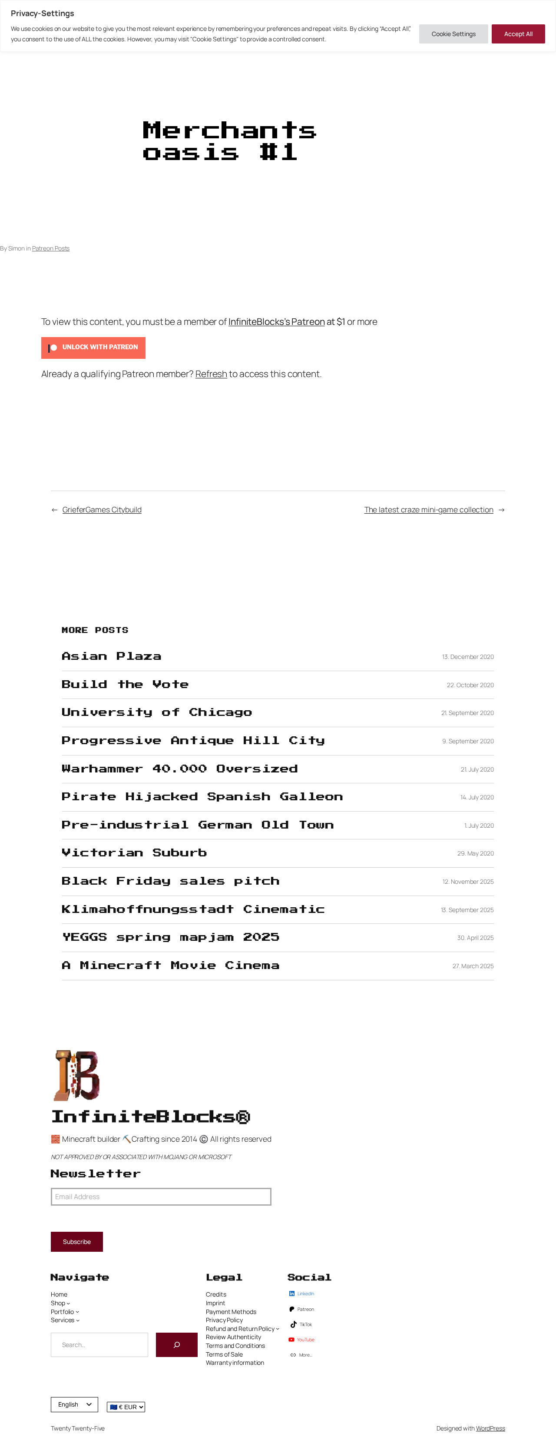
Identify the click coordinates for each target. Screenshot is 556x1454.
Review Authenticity (233, 1337)
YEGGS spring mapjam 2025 (171, 937)
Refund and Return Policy (240, 1328)
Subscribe (77, 1241)
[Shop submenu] (68, 1303)
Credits (216, 1294)
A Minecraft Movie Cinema (171, 965)
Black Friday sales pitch (171, 881)
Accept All (518, 34)
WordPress (490, 1428)
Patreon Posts (51, 248)
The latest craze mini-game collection (428, 509)
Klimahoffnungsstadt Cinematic (193, 909)
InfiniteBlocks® (150, 1117)
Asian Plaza (112, 656)
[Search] (177, 1345)
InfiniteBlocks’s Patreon (276, 321)
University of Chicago (157, 712)
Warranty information (235, 1362)
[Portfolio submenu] (77, 1311)
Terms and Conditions (235, 1345)
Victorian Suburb (134, 853)
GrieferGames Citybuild (102, 509)
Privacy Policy (224, 1320)
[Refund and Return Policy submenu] (277, 1328)
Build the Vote (125, 684)
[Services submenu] (77, 1320)
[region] (278, 26)
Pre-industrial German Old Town (198, 825)
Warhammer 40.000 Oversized (180, 769)
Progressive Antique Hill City (193, 740)
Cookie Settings (454, 34)
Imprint (215, 1303)
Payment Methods (231, 1311)
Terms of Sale (224, 1354)
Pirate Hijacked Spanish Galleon (203, 797)
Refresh (211, 374)
